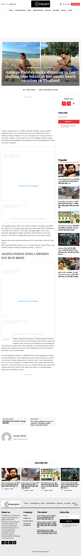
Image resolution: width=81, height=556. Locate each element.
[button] (13, 4)
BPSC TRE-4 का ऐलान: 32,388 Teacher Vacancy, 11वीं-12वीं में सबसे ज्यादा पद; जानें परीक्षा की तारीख (68, 274)
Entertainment (34, 68)
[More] (74, 103)
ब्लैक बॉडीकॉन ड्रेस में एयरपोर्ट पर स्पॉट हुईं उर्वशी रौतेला (14, 422)
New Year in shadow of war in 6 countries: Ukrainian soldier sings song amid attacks (41, 423)
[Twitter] (69, 103)
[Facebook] (64, 103)
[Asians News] (6, 437)
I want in (68, 121)
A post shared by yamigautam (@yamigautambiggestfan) (28, 218)
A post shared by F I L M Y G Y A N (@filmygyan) (28, 334)
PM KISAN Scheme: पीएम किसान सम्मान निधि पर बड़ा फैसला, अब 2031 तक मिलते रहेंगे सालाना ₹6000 (68, 228)
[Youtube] (14, 542)
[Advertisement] (40, 22)
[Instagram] (7, 542)
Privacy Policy (65, 127)
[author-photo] (2, 489)
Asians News (31, 90)
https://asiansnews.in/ (20, 439)
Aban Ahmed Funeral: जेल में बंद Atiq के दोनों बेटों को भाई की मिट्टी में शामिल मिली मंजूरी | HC (68, 181)
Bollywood (49, 68)
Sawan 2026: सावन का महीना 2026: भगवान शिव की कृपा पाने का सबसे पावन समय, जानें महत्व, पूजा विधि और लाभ (68, 251)
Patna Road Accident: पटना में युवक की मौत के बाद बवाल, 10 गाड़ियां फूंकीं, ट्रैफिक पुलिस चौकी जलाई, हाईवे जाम (68, 204)
